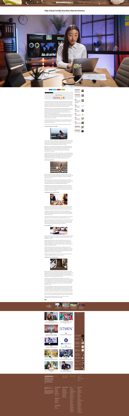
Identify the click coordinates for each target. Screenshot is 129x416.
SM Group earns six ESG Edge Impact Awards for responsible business (78, 115)
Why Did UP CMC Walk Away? (78, 364)
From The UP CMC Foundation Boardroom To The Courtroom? (78, 358)
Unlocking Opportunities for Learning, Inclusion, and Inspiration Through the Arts (78, 123)
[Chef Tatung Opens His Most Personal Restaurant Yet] (83, 339)
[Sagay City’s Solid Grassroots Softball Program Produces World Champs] (66, 305)
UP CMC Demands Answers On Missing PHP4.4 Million (77, 346)
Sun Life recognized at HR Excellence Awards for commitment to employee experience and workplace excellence (78, 101)
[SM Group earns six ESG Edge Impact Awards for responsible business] (82, 115)
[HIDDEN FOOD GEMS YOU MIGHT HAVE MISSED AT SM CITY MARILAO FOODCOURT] (82, 118)
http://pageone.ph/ (47, 297)
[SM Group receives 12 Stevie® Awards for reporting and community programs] (82, 106)
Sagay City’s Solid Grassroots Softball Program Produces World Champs (66, 308)
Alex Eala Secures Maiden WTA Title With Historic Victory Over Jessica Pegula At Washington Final (73, 308)
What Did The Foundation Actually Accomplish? (77, 368)
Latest (75, 117)
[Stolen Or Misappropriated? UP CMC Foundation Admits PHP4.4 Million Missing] (83, 350)
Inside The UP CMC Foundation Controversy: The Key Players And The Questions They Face (77, 354)
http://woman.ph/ (60, 296)
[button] (84, 2)
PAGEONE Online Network (62, 12)
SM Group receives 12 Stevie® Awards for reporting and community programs (77, 106)
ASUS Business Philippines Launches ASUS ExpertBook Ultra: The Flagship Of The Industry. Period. (78, 343)
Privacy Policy (79, 377)
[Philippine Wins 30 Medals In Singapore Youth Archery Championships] (81, 305)
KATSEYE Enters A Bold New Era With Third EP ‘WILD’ (78, 128)
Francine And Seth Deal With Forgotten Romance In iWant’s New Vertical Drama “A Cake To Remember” (78, 91)
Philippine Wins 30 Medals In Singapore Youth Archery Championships (81, 308)
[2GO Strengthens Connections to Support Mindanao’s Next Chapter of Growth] (82, 110)
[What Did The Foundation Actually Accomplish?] (83, 368)
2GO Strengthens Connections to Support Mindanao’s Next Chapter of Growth (78, 111)
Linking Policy (79, 380)
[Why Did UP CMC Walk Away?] (83, 365)
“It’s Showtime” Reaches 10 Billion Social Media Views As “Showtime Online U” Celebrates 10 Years (78, 96)
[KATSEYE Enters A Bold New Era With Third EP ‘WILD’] (82, 127)
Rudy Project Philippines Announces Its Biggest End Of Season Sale (78, 336)
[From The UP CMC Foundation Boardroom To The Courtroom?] (83, 358)
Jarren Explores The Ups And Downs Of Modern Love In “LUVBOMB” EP (78, 131)
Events (75, 99)
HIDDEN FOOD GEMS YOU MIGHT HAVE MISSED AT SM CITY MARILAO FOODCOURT (78, 119)
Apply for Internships (64, 377)
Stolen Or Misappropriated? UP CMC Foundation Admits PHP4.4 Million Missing (78, 350)
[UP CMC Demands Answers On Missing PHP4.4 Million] (83, 347)
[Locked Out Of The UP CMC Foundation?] (83, 361)
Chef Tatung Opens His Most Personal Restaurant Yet (78, 339)
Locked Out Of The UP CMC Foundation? (78, 361)
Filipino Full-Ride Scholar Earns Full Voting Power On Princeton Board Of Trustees (58, 308)
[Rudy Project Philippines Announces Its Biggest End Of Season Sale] (83, 336)
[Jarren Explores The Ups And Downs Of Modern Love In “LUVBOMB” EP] (82, 131)
